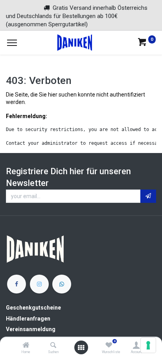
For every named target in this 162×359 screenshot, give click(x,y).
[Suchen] (53, 346)
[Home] (25, 346)
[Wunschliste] (108, 346)
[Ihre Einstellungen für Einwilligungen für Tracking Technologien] (148, 345)
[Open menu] (81, 347)
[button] (148, 196)
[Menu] (12, 42)
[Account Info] (136, 346)
